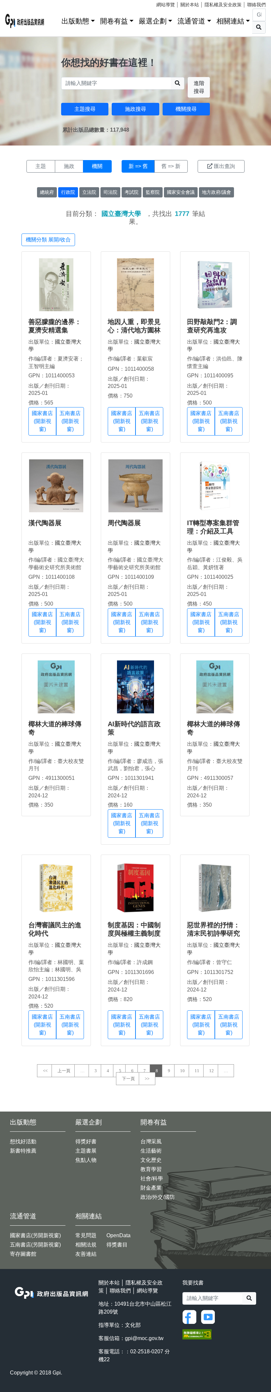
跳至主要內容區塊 (18, 3)
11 (197, 1070)
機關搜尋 (186, 109)
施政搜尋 (135, 109)
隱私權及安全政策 (223, 4)
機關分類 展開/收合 (48, 239)
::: (54, 19)
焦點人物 (86, 1160)
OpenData (118, 1235)
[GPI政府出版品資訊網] (24, 21)
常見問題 (86, 1235)
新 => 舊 (138, 166)
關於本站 (189, 4)
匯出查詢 (224, 166)
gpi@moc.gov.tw (144, 1338)
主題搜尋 (85, 109)
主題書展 (86, 1151)
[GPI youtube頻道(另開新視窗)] (209, 1316)
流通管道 (191, 21)
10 (182, 1070)
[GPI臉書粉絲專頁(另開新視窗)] (191, 1316)
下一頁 (128, 1078)
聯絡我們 (256, 4)
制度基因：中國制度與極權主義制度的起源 (134, 933)
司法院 (110, 192)
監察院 (153, 192)
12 (211, 1070)
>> (147, 1078)
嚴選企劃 (153, 21)
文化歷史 (151, 1160)
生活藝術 (151, 1151)
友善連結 (86, 1254)
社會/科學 (151, 1178)
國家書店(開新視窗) (42, 421)
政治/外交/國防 (157, 1197)
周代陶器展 (124, 523)
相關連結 (230, 21)
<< (45, 1070)
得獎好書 (86, 1141)
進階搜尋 (199, 87)
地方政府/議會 (216, 192)
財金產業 (151, 1188)
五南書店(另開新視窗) (35, 1244)
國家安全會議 (181, 192)
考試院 (131, 192)
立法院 (89, 192)
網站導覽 (165, 4)
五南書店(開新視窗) (70, 421)
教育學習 (151, 1169)
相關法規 (86, 1244)
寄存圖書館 (23, 1254)
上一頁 (64, 1070)
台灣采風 (151, 1141)
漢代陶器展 (44, 523)
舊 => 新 (170, 166)
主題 (40, 166)
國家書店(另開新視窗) (35, 1235)
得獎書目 (117, 1244)
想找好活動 (23, 1141)
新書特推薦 (23, 1151)
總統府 (47, 192)
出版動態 (75, 21)
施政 (69, 166)
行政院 (68, 192)
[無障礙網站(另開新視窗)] (197, 1333)
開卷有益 (114, 21)
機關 (97, 166)
